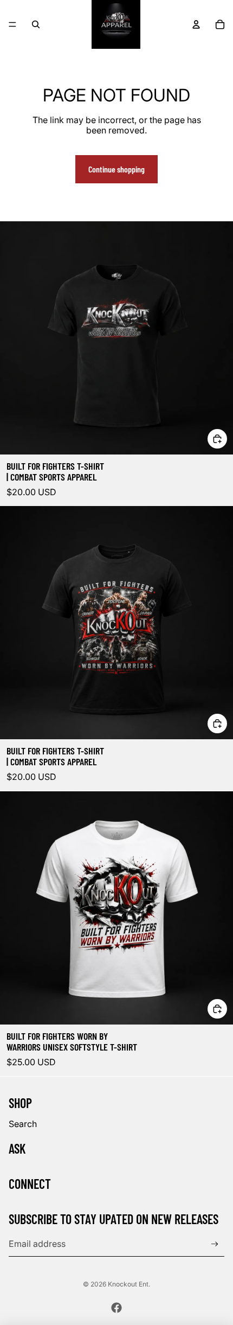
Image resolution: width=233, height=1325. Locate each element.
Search (23, 1123)
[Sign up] (214, 1244)
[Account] (196, 24)
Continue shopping (116, 169)
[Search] (36, 24)
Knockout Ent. (129, 1284)
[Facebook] (116, 1307)
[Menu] (12, 24)
